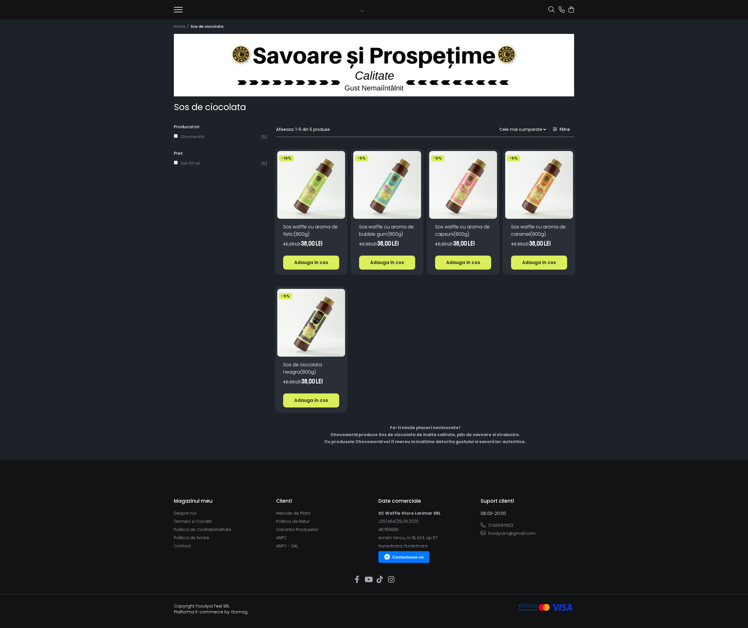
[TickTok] (380, 580)
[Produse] (178, 11)
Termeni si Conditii (193, 521)
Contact (182, 546)
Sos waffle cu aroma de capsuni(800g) (462, 230)
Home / (182, 26)
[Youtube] (368, 580)
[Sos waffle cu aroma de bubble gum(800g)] (387, 185)
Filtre (563, 129)
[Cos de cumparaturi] (571, 9)
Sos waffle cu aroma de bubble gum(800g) (386, 230)
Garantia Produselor (297, 529)
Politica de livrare (191, 538)
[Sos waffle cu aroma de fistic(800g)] (311, 185)
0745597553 (500, 525)
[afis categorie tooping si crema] (374, 65)
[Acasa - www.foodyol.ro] (364, 10)
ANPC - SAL (287, 546)
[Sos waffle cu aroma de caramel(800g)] (539, 185)
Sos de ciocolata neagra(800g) (302, 368)
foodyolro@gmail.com (511, 533)
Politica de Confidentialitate (202, 529)
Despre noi (185, 513)
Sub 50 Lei (190, 163)
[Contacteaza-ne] (562, 9)
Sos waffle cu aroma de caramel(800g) (538, 230)
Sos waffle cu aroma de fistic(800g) (310, 230)
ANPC (281, 538)
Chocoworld (192, 136)
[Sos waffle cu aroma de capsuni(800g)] (463, 185)
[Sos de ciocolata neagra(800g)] (311, 323)
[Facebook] (357, 580)
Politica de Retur (292, 521)
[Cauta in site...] (551, 9)
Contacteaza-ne (408, 557)
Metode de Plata (293, 513)
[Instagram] (391, 580)
